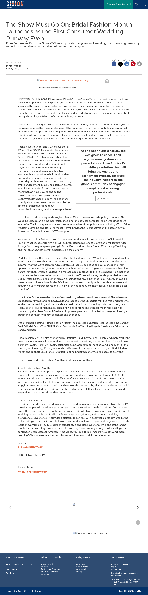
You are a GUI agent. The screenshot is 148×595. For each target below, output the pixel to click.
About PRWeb (47, 564)
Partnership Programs (50, 569)
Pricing (79, 572)
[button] (74, 80)
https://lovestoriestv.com (32, 471)
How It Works (82, 567)
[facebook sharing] (114, 64)
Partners (45, 567)
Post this (105, 198)
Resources (45, 574)
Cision (134, 591)
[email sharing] (139, 64)
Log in (113, 567)
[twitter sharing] (120, 64)
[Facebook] (10, 573)
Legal (9, 591)
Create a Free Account (118, 4)
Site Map (17, 591)
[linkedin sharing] (126, 64)
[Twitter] (7, 573)
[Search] (144, 4)
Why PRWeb (81, 564)
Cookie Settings (35, 591)
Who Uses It (81, 569)
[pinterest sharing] (133, 64)
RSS (25, 591)
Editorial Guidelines (49, 572)
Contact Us (11, 569)
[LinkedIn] (14, 573)
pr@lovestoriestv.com (31, 447)
